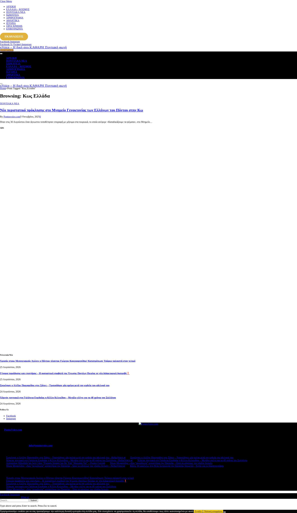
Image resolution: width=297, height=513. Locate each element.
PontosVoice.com (13, 429)
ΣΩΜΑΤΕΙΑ (12, 15)
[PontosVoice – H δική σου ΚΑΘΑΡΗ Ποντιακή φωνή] (28, 47)
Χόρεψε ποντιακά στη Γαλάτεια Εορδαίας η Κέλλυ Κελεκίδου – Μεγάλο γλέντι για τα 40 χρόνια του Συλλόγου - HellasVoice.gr (69, 460)
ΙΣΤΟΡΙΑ (11, 23)
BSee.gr (25, 497)
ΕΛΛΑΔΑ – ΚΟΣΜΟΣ (17, 9)
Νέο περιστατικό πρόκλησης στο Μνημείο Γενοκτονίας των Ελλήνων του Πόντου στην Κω (71, 110)
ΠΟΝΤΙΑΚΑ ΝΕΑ (15, 12)
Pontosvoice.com (12, 116)
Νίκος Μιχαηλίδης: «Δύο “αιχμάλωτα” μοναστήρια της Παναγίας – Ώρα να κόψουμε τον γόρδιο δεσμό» (161, 463)
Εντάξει (198, 511)
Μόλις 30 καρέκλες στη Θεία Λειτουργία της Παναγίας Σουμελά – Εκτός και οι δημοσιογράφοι (177, 466)
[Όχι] (224, 512)
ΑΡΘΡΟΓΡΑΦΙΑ (14, 17)
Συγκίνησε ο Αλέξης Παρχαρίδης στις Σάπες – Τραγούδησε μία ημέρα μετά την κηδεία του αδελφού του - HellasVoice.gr (66, 457)
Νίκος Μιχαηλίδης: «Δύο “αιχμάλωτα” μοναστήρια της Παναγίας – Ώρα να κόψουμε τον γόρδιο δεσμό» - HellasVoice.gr (65, 466)
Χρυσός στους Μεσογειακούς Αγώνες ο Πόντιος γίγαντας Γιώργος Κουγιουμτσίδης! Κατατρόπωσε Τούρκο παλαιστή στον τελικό (67, 361)
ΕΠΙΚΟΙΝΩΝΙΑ (14, 29)
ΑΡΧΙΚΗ (11, 6)
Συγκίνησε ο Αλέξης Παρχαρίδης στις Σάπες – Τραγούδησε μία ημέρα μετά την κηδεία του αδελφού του (54, 385)
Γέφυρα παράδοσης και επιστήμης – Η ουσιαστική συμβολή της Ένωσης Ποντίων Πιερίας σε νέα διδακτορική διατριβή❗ (65, 373)
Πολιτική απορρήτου (213, 511)
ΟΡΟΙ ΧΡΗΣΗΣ (14, 26)
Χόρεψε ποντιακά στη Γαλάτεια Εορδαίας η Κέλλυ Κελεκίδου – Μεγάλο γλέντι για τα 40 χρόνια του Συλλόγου (58, 397)
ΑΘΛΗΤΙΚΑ (12, 20)
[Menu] (1, 53)
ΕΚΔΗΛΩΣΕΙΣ (14, 36)
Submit (33, 500)
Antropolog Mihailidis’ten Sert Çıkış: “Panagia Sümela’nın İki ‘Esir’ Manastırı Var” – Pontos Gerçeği (55, 463)
